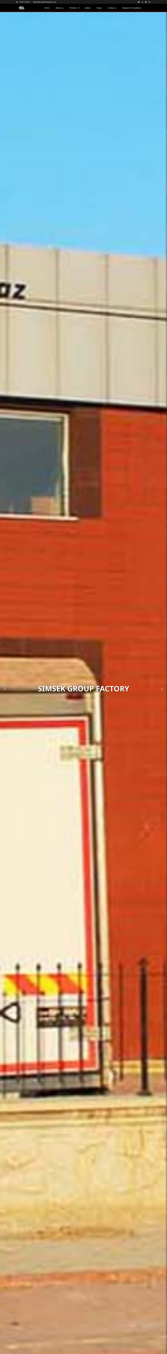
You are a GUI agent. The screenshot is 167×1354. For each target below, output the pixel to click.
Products (73, 8)
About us (59, 8)
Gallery (88, 8)
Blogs (99, 8)
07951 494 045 (24, 2)
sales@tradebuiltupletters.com (45, 2)
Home (47, 8)
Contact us (112, 8)
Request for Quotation (131, 8)
